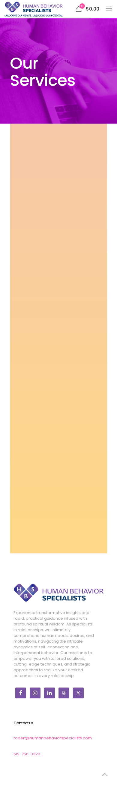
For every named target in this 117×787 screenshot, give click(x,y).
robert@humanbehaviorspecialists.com (53, 738)
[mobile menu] (109, 9)
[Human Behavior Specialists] (33, 9)
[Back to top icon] (104, 774)
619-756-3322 (27, 754)
